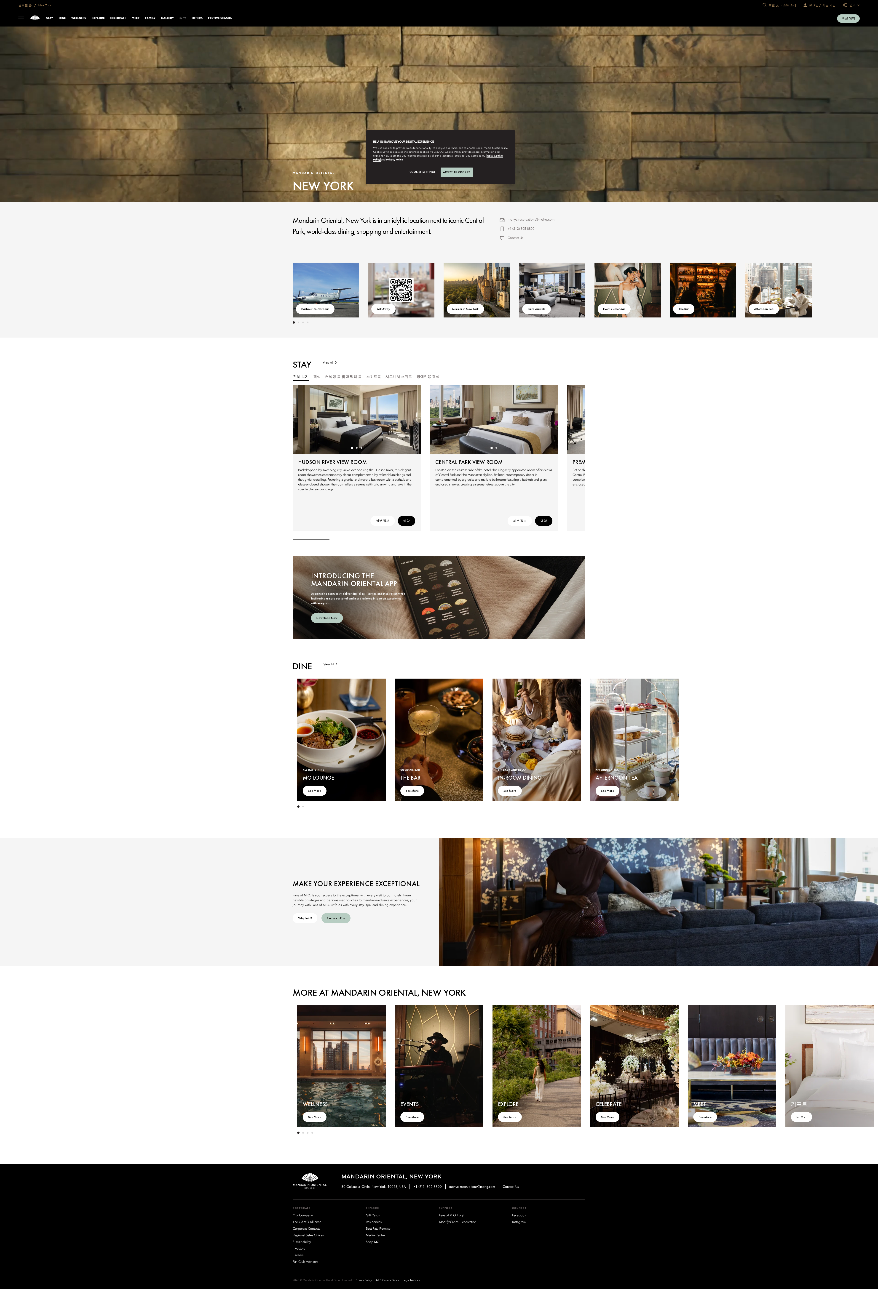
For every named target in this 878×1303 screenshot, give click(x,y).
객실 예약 (848, 18)
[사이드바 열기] (21, 18)
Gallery (167, 18)
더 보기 (801, 1117)
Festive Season (220, 18)
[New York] (35, 18)
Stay (49, 18)
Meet (135, 18)
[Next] (571, 289)
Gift (182, 18)
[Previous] (306, 289)
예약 (406, 521)
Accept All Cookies (456, 172)
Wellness (78, 18)
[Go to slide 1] (294, 322)
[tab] (301, 377)
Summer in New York (465, 309)
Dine (62, 18)
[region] (440, 157)
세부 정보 (382, 521)
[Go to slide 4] (307, 322)
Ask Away (383, 309)
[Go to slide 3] (303, 322)
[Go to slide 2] (298, 322)
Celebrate (118, 18)
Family (150, 18)
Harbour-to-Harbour (315, 309)
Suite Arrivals (536, 309)
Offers (197, 18)
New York (44, 5)
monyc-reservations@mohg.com (531, 219)
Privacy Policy (394, 159)
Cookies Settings (423, 171)
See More (314, 791)
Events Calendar (614, 309)
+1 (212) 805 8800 (521, 228)
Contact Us (515, 238)
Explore (98, 18)
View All (328, 363)
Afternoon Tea (764, 309)
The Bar (684, 309)
